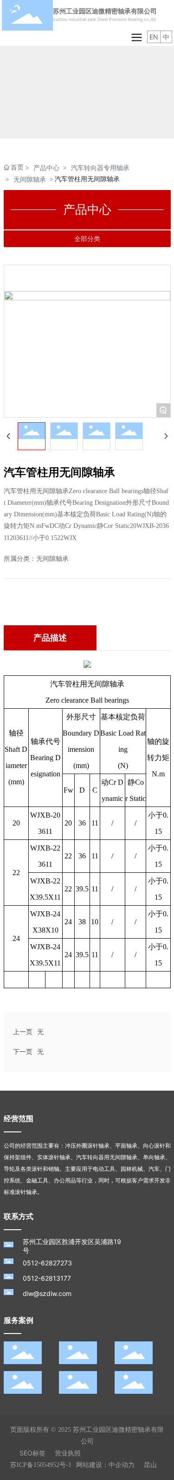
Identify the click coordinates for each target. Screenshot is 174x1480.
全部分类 (87, 238)
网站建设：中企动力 (105, 1464)
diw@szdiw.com (47, 1293)
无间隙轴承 (29, 179)
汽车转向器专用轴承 (100, 168)
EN (153, 37)
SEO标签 (32, 1453)
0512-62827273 (47, 1263)
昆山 (150, 1464)
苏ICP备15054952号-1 (40, 1464)
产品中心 (46, 168)
